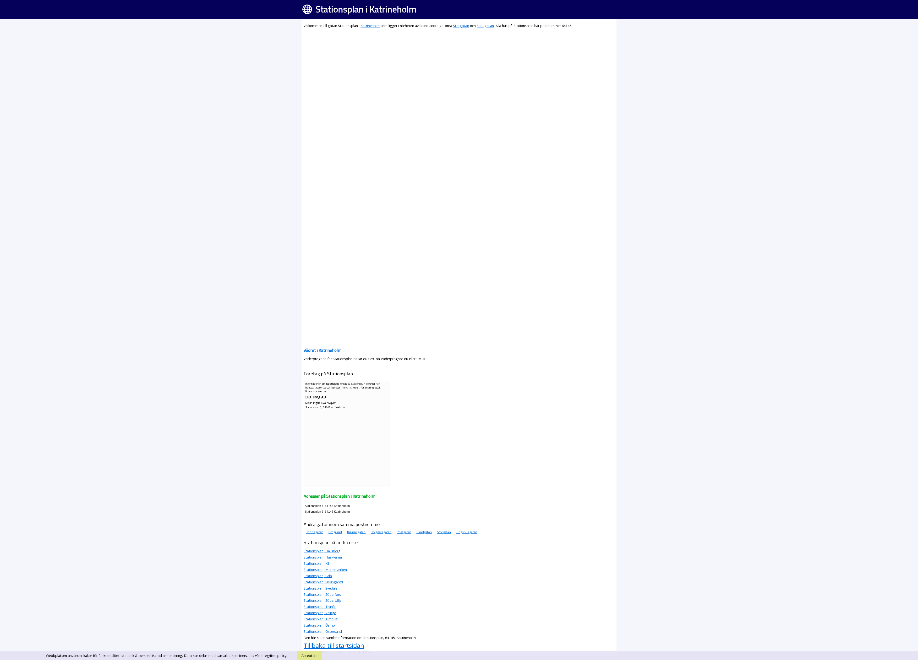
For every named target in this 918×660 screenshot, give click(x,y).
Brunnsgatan (356, 532)
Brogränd (335, 532)
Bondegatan (314, 532)
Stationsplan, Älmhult (321, 619)
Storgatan (461, 25)
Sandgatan (485, 25)
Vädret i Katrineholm (322, 350)
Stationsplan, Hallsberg (322, 551)
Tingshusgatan (466, 532)
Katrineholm (370, 25)
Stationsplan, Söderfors (322, 594)
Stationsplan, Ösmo (319, 625)
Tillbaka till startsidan (334, 645)
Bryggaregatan (381, 532)
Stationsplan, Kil (316, 563)
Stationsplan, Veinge (320, 613)
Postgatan (404, 532)
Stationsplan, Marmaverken (325, 569)
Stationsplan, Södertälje (323, 600)
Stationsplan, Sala (318, 576)
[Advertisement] (447, 65)
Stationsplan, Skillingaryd (323, 582)
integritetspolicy (273, 655)
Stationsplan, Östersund (323, 631)
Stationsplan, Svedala (321, 588)
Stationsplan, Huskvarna (323, 557)
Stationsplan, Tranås (320, 606)
